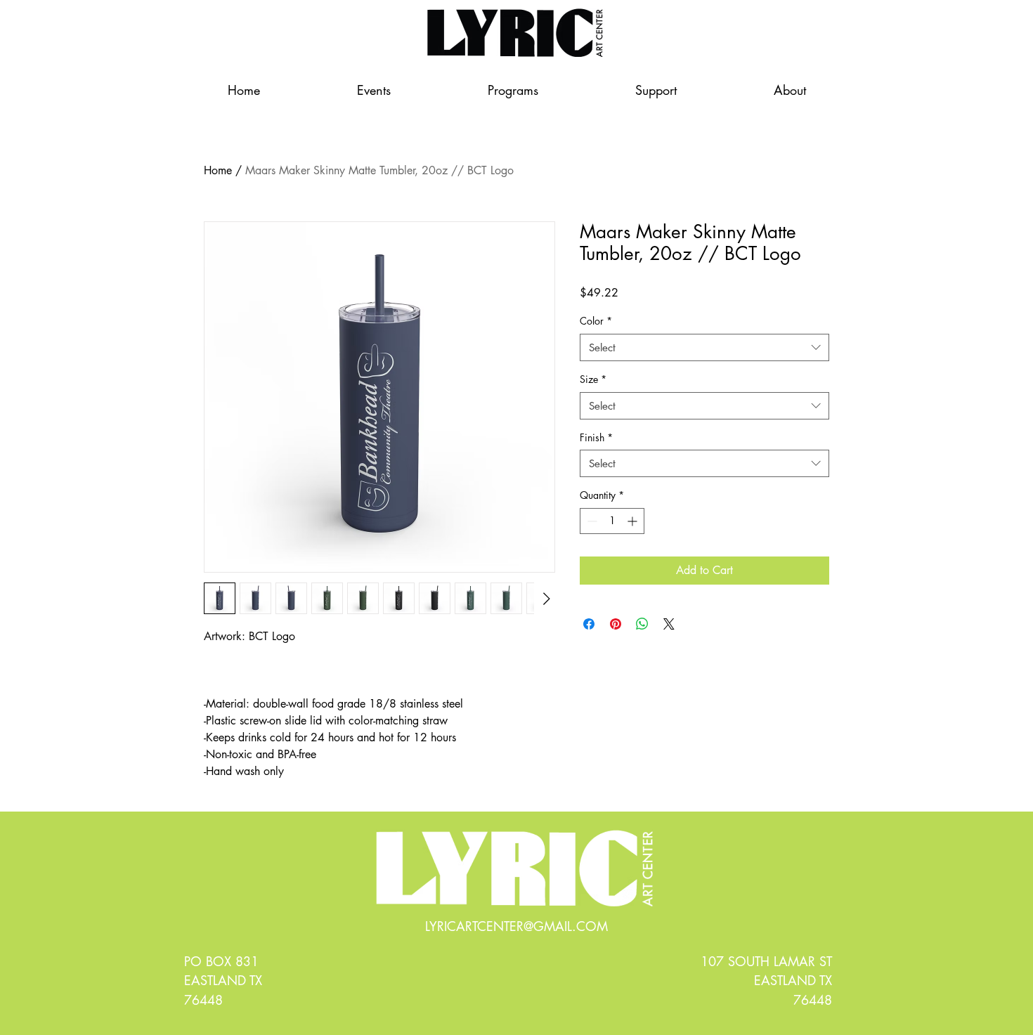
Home (218, 170)
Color (596, 320)
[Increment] (633, 521)
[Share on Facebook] (588, 624)
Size (593, 379)
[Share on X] (669, 624)
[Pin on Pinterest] (615, 624)
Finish (596, 437)
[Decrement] (590, 521)
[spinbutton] (612, 521)
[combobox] (704, 347)
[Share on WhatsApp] (642, 624)
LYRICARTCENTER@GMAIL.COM (516, 926)
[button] (656, 90)
